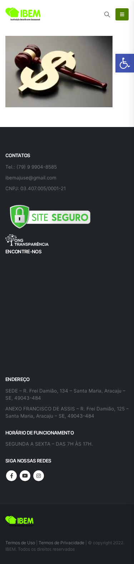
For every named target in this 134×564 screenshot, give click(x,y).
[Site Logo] (23, 14)
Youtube (25, 475)
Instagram (38, 475)
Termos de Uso (20, 542)
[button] (124, 63)
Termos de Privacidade (61, 542)
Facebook (11, 475)
